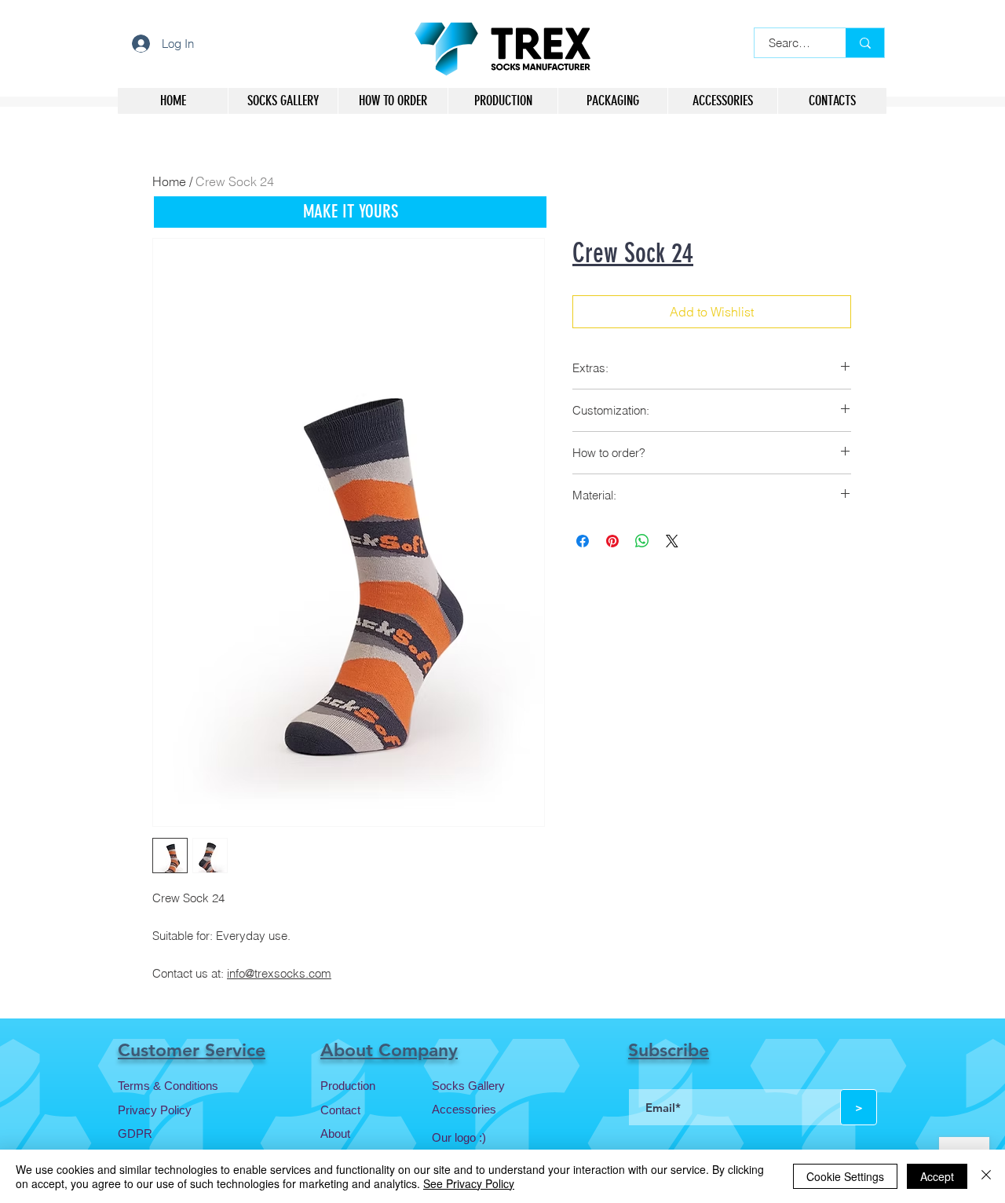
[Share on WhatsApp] (642, 541)
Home (169, 181)
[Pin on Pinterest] (612, 541)
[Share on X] (672, 541)
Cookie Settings (845, 1176)
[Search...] (865, 42)
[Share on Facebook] (582, 541)
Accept (937, 1176)
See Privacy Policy (468, 1183)
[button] (350, 212)
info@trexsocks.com (279, 973)
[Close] (986, 1176)
